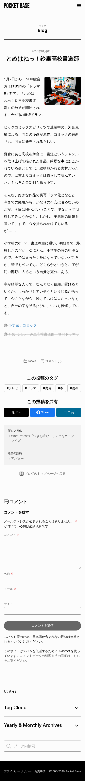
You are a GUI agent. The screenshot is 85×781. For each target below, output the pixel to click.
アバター (17, 458)
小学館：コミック (22, 325)
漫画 (75, 388)
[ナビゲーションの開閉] (79, 5)
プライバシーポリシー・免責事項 (24, 771)
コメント (12, 534)
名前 (9, 573)
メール (10, 588)
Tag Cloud (15, 707)
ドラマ (31, 388)
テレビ (13, 388)
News (32, 361)
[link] (68, 412)
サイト (8, 604)
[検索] (8, 746)
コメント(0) (53, 361)
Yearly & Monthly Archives (33, 725)
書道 (48, 388)
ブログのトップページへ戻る (45, 473)
